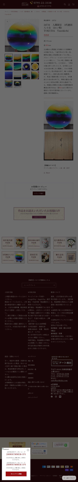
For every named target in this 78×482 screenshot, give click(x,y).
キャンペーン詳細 (16, 474)
